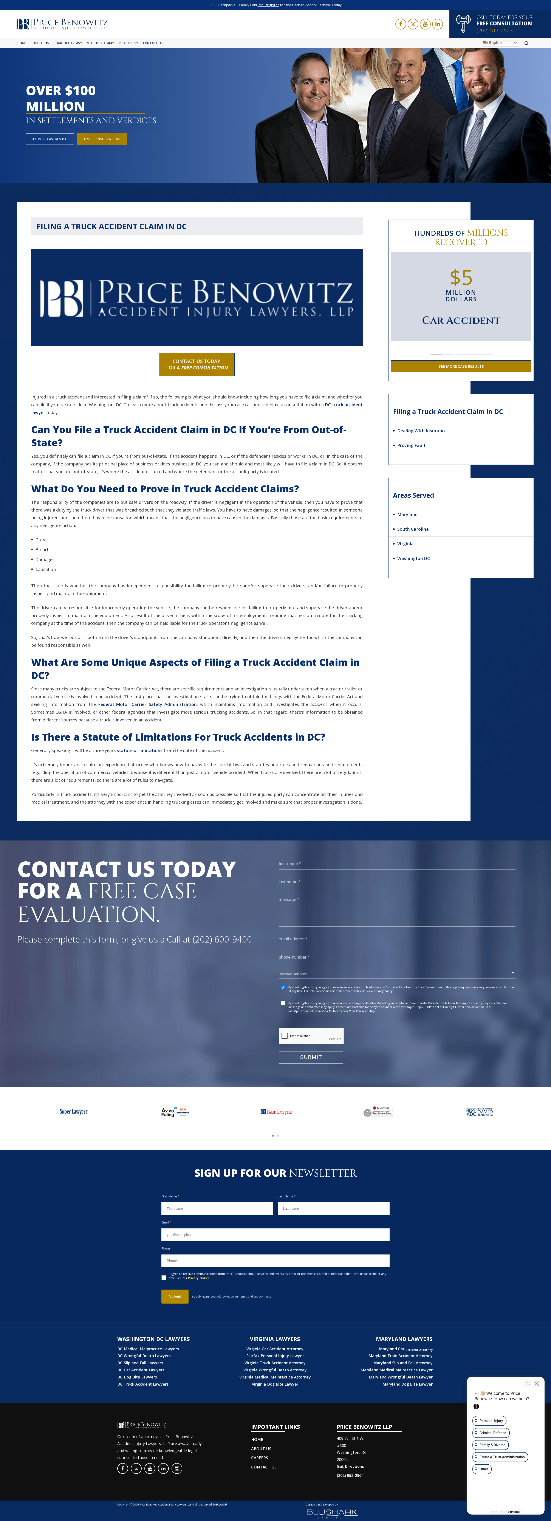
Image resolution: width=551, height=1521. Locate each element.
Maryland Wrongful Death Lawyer (401, 1377)
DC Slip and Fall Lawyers (140, 1362)
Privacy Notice (198, 1278)
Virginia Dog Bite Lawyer (275, 1384)
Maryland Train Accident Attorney (400, 1355)
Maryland (407, 514)
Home (21, 43)
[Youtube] (425, 24)
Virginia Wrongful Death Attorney (275, 1369)
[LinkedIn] (437, 24)
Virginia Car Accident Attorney (274, 1348)
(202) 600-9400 (222, 939)
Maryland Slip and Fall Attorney (403, 1362)
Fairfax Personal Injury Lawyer (275, 1355)
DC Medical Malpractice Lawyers (148, 1348)
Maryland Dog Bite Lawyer (407, 1384)
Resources (127, 43)
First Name (170, 1196)
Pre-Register (268, 5)
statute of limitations (140, 750)
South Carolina (413, 529)
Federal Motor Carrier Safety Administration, (148, 704)
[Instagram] (177, 1468)
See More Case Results (49, 139)
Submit (175, 1296)
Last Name (287, 1196)
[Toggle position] (527, 1383)
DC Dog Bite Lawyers (137, 1377)
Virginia (405, 544)
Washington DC (413, 558)
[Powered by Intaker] (514, 1512)
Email (166, 1222)
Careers (259, 1457)
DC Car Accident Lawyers (140, 1369)
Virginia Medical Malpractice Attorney (275, 1377)
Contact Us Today (197, 364)
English (495, 43)
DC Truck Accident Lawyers (143, 1384)
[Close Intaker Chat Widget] (536, 1383)
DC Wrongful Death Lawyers (144, 1355)
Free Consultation (102, 139)
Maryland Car (406, 1348)
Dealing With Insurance (422, 431)
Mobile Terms (338, 1011)
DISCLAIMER (220, 1504)
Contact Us (153, 43)
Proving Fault (411, 445)
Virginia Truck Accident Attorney (275, 1362)
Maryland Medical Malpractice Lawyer (397, 1369)
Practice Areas (68, 43)
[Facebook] (400, 24)
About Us (41, 43)
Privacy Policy (383, 991)
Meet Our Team (99, 43)
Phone (165, 1248)
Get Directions (350, 1466)
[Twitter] (413, 24)
